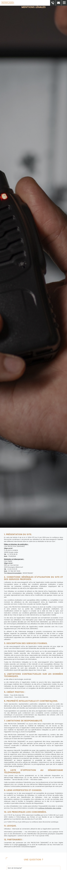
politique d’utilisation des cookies (49, 808)
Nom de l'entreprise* (33, 864)
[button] (64, 3)
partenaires (22, 845)
